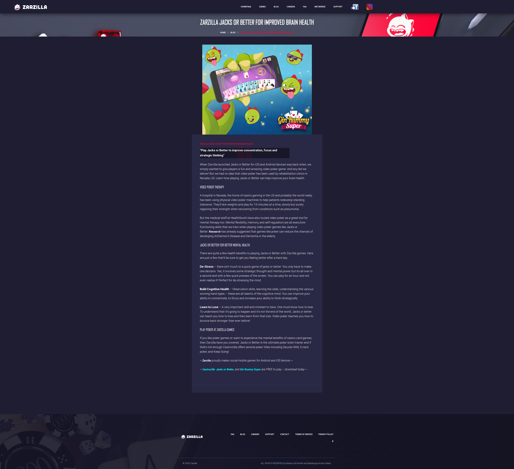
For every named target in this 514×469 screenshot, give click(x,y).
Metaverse (320, 7)
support (269, 434)
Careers (255, 434)
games (262, 7)
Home (223, 32)
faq (305, 7)
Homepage (246, 7)
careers (291, 7)
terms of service (304, 434)
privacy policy (325, 434)
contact (284, 434)
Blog (276, 7)
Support (338, 7)
